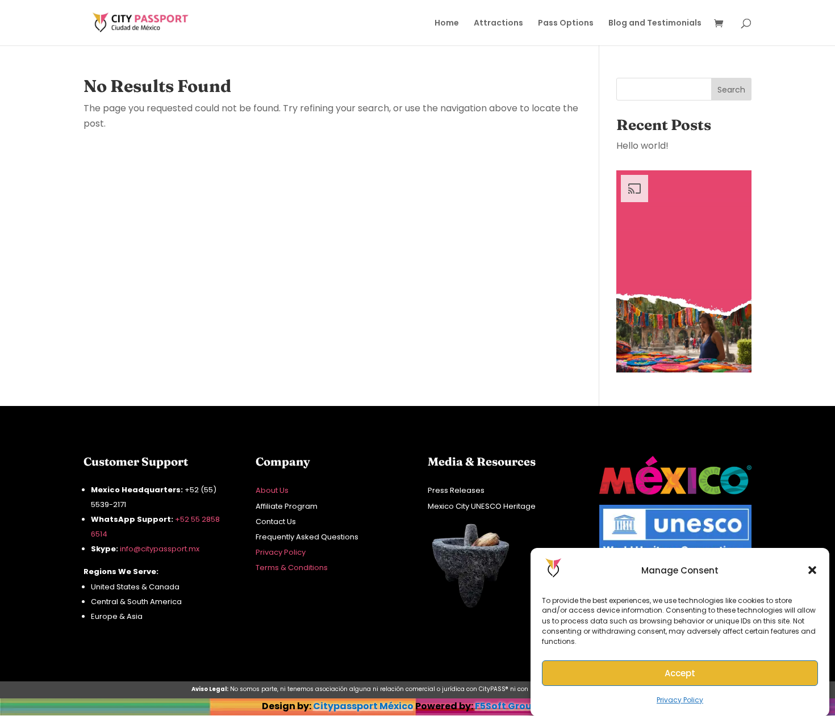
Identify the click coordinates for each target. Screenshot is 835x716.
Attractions (498, 23)
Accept (680, 673)
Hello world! (642, 145)
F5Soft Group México (524, 706)
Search (731, 89)
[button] (812, 570)
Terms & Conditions (292, 567)
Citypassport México (363, 706)
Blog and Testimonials (655, 23)
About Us (272, 490)
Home (447, 23)
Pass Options (566, 23)
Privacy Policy (680, 700)
